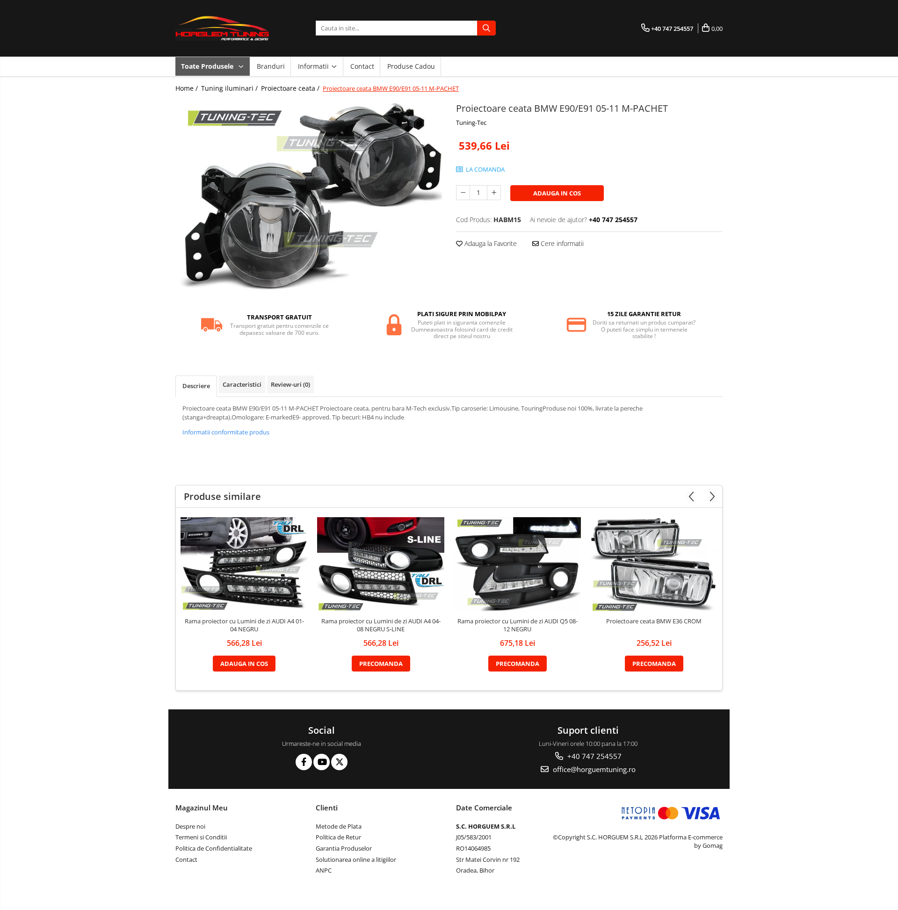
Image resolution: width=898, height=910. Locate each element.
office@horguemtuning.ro (593, 769)
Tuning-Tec (471, 122)
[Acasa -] (222, 28)
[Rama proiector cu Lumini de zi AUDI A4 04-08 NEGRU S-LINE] (380, 565)
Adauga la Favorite (490, 243)
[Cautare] (486, 28)
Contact (362, 66)
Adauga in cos (557, 193)
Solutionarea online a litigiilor (356, 859)
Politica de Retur (338, 837)
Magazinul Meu (201, 807)
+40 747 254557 (593, 756)
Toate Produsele (208, 66)
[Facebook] (304, 762)
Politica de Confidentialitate (213, 848)
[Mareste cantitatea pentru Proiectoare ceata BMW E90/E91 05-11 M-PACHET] (494, 192)
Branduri (271, 66)
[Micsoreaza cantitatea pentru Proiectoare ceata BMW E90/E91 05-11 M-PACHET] (463, 192)
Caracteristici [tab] (242, 384)
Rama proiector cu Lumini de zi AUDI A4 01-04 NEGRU (244, 625)
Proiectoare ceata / (291, 88)
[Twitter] (339, 762)
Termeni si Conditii (201, 837)
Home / (187, 88)
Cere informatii (561, 243)
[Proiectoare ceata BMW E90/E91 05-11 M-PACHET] (308, 200)
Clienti (327, 807)
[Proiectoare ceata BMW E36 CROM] (653, 565)
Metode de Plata (339, 826)
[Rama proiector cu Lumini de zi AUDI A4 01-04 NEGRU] (244, 565)
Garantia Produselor (344, 848)
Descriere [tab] (196, 386)
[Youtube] (321, 762)
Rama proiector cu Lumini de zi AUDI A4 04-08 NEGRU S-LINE (381, 625)
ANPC (324, 870)
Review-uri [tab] (290, 384)
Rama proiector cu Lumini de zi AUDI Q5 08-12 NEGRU (517, 625)
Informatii (314, 66)
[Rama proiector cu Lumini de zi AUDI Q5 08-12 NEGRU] (517, 565)
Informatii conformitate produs (225, 432)
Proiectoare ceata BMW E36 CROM (654, 621)
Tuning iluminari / (230, 88)
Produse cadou (411, 66)
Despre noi (190, 826)
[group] (308, 200)
